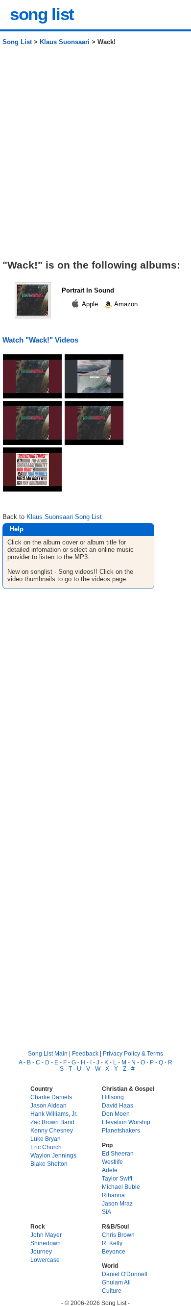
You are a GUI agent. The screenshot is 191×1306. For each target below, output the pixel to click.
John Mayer (46, 1235)
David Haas (117, 1105)
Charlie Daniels (51, 1097)
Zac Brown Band (52, 1122)
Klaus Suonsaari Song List (64, 516)
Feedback (85, 1053)
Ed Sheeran (118, 1153)
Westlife (112, 1161)
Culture (111, 1290)
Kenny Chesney (51, 1130)
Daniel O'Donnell (124, 1274)
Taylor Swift (117, 1178)
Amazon (125, 304)
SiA (106, 1211)
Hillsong (113, 1097)
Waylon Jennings (53, 1155)
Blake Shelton (49, 1163)
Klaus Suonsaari (65, 42)
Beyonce (113, 1251)
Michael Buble (121, 1186)
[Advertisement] (95, 156)
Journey (41, 1251)
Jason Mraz (117, 1203)
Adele (110, 1170)
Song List (17, 42)
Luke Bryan (45, 1138)
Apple (90, 304)
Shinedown (45, 1243)
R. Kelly (112, 1243)
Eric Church (46, 1147)
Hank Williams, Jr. (53, 1113)
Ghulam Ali (116, 1282)
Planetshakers (121, 1130)
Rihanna (113, 1195)
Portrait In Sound (88, 290)
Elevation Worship (126, 1122)
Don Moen (116, 1113)
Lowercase (45, 1260)
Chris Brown (118, 1235)
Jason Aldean (48, 1105)
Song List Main (48, 1053)
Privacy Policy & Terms (133, 1053)
